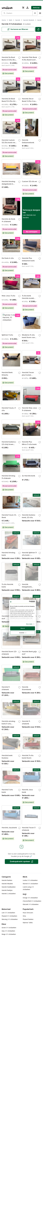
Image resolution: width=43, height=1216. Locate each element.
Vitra (24, 916)
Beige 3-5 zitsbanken (9, 934)
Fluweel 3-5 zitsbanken (9, 916)
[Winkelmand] (23, 7)
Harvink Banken (7, 880)
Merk (10, 20)
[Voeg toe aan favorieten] (19, 57)
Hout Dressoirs (28, 913)
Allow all (22, 628)
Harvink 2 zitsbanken (9, 894)
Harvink (17, 20)
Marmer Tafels (28, 923)
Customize (21, 632)
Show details (29, 624)
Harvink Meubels (28, 20)
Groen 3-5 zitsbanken (9, 928)
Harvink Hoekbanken (9, 887)
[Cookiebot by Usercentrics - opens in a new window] (29, 602)
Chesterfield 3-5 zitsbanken (32, 901)
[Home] (11, 7)
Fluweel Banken (28, 919)
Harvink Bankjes (7, 890)
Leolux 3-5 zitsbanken (30, 880)
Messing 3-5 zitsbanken (10, 919)
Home (4, 20)
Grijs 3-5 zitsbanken (8, 931)
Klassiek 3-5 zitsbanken (31, 904)
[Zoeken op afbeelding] (34, 13)
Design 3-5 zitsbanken (30, 898)
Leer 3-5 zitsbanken (8, 913)
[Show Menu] (40, 13)
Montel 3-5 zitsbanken (30, 884)
